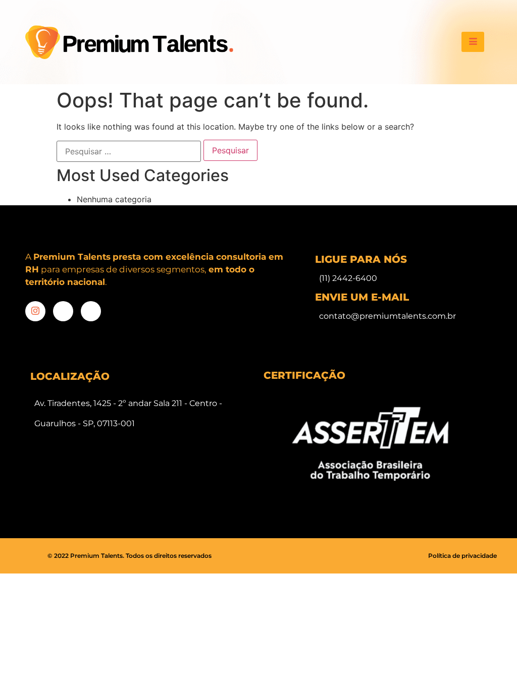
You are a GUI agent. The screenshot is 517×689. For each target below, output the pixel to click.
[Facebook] (63, 311)
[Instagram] (35, 311)
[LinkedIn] (91, 311)
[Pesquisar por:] (129, 151)
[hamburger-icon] (472, 42)
